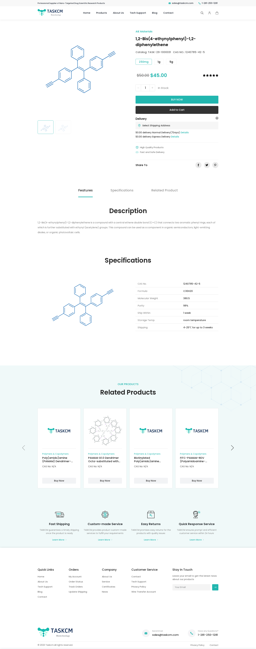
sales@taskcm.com (182, 3)
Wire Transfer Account (143, 591)
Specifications (122, 190)
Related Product (164, 190)
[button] (23, 447)
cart (217, 13)
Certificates (108, 586)
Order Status (76, 581)
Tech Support (138, 13)
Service (106, 581)
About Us (118, 13)
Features (85, 190)
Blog (154, 13)
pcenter (209, 13)
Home (86, 13)
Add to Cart (176, 110)
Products (101, 13)
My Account (75, 576)
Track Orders (76, 586)
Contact (168, 13)
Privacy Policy (138, 586)
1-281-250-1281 (210, 3)
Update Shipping (78, 591)
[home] (50, 15)
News (105, 591)
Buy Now (177, 99)
